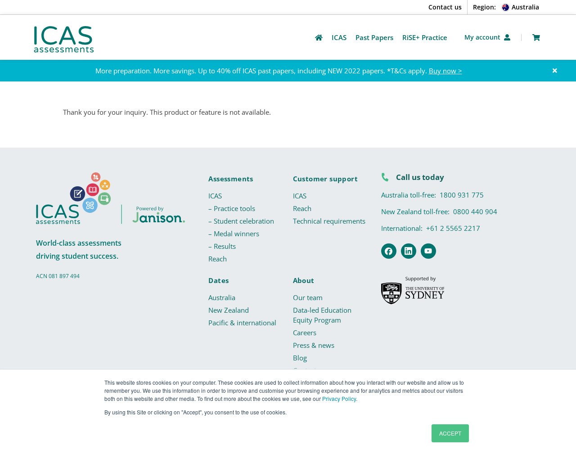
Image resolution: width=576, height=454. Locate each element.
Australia (221, 297)
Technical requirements (329, 220)
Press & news (313, 345)
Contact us (445, 7)
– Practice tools (231, 208)
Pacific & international (242, 322)
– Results (222, 246)
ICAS (215, 195)
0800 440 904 (475, 211)
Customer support (325, 178)
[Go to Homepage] (318, 37)
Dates (218, 280)
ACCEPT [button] (450, 433)
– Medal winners (233, 233)
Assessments (230, 178)
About (304, 280)
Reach (217, 258)
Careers (304, 332)
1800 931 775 (462, 194)
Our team (308, 297)
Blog (300, 357)
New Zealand (228, 310)
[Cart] (536, 37)
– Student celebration (241, 220)
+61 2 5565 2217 (453, 228)
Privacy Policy (339, 398)
